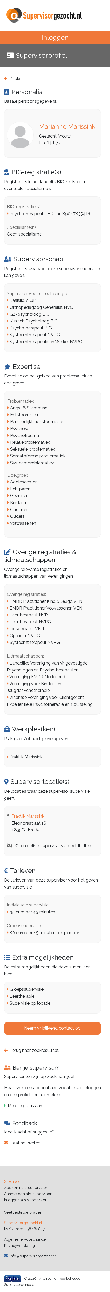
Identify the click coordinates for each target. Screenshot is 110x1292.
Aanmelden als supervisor (28, 1193)
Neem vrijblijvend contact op (52, 1028)
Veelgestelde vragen (23, 1212)
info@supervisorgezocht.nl (34, 1256)
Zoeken (17, 78)
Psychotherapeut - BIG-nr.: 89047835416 (50, 213)
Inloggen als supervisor (25, 1200)
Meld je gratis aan (25, 1105)
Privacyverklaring (19, 1245)
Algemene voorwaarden (26, 1239)
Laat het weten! (25, 1143)
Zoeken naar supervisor (25, 1187)
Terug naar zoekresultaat (34, 1050)
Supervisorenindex (19, 1285)
